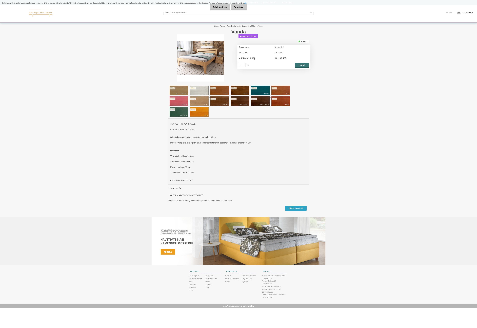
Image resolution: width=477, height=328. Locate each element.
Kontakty (208, 285)
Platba (191, 282)
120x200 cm (252, 26)
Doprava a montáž (195, 279)
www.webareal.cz (247, 306)
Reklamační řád (211, 279)
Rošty (227, 282)
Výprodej (245, 282)
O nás (207, 282)
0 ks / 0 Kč (468, 13)
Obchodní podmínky (192, 286)
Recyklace (209, 276)
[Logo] (41, 12)
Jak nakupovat (194, 276)
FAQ (207, 288)
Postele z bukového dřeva (236, 26)
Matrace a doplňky (232, 279)
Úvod (216, 26)
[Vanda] (200, 35)
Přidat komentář (296, 208)
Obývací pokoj (247, 279)
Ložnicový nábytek (249, 276)
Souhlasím (239, 7)
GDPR (191, 291)
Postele (222, 26)
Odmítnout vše (220, 7)
